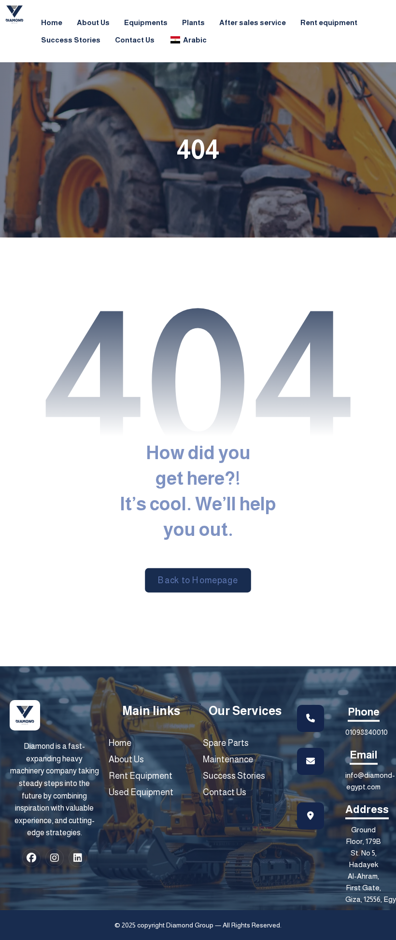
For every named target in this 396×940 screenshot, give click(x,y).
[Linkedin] (78, 858)
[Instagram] (54, 858)
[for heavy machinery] (14, 14)
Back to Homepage (198, 580)
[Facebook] (31, 858)
